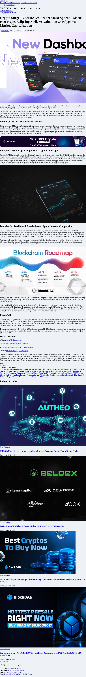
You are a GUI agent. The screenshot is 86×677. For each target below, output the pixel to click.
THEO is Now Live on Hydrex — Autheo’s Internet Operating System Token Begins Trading (40, 451)
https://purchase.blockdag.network (17, 343)
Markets (7, 3)
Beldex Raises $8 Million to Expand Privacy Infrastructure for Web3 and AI (32, 526)
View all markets (6, 11)
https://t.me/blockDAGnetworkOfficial (20, 347)
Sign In (6, 5)
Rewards (34, 3)
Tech (18, 3)
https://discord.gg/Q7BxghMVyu (17, 351)
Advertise (10, 672)
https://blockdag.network (14, 340)
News (2, 3)
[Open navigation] (1, 5)
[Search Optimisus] (3, 5)
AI (11, 3)
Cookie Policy (27, 674)
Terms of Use (8, 674)
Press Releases (5, 447)
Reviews (28, 3)
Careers (16, 670)
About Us (10, 670)
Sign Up (12, 5)
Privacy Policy (18, 674)
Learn (23, 3)
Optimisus (5, 31)
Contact (21, 670)
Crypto (14, 3)
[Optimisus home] (4, 1)
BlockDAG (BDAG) (20, 111)
